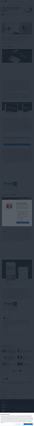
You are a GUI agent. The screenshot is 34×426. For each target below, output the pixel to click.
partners (5, 415)
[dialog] (17, 419)
